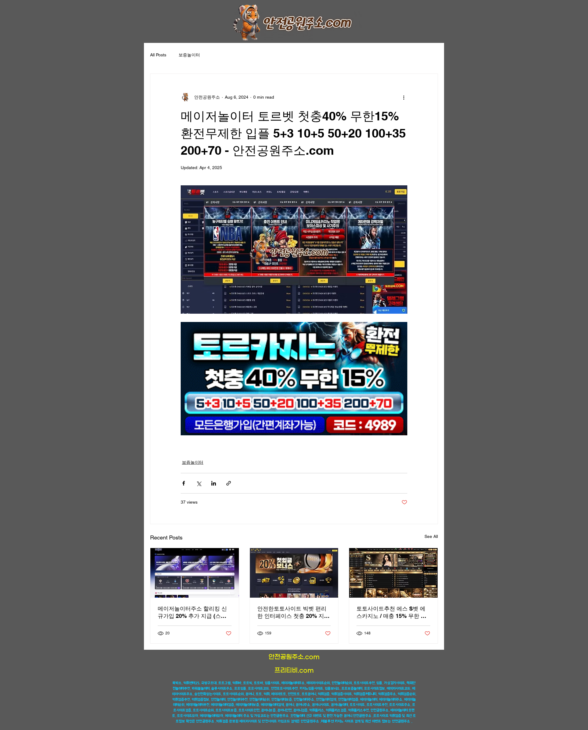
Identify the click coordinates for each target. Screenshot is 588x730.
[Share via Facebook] (184, 483)
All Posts (158, 54)
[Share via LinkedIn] (214, 483)
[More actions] (403, 97)
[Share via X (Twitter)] (199, 483)
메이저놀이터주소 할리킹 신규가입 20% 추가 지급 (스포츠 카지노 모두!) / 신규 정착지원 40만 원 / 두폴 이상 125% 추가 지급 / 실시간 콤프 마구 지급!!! (194, 612)
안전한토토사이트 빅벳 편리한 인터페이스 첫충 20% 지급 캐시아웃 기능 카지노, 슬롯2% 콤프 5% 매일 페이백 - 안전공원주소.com (293, 612)
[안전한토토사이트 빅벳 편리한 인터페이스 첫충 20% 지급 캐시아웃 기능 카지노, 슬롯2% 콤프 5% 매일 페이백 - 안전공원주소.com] (294, 573)
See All (431, 536)
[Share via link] (229, 483)
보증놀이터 (189, 54)
